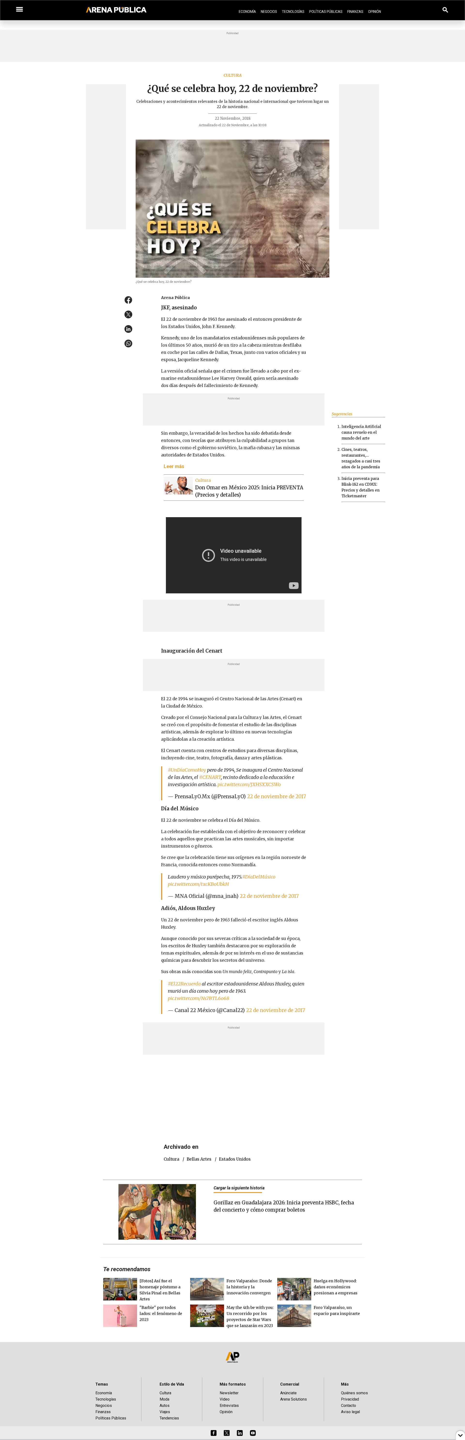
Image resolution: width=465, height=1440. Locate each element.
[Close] (262, 683)
